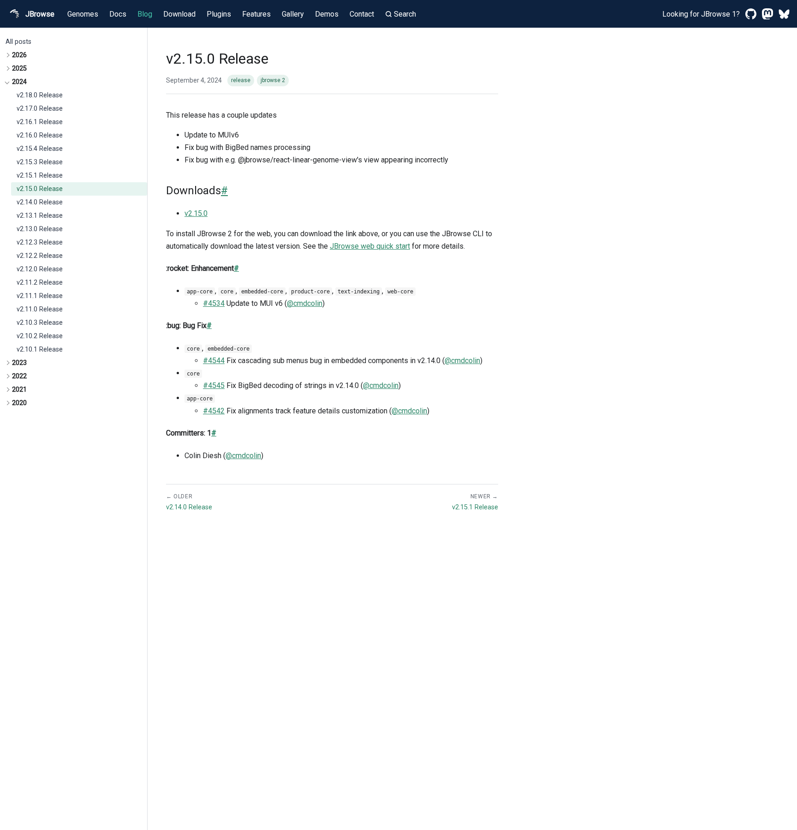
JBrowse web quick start (370, 246)
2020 (19, 403)
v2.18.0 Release (40, 95)
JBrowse (39, 14)
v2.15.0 (196, 213)
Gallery (293, 14)
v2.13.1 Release (40, 216)
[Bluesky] (784, 13)
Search (405, 14)
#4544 (214, 360)
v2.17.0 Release (40, 109)
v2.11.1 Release (40, 296)
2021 (19, 390)
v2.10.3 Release (40, 323)
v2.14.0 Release (40, 202)
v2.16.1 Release (40, 122)
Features (256, 14)
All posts (18, 42)
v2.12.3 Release (40, 242)
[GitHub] (750, 13)
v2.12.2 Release (40, 256)
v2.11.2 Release (40, 283)
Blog (144, 14)
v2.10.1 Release (40, 349)
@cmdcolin (304, 303)
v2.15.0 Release (40, 189)
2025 (19, 68)
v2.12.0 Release (40, 269)
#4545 (214, 385)
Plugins (219, 14)
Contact (362, 14)
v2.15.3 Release (40, 162)
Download (179, 14)
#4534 (214, 303)
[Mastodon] (767, 13)
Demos (327, 14)
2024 (19, 82)
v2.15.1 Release (40, 175)
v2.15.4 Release (40, 149)
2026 (19, 55)
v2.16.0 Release (40, 135)
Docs (117, 14)
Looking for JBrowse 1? (701, 14)
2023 (19, 363)
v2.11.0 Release (40, 309)
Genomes (82, 14)
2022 (19, 376)
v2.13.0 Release (40, 229)
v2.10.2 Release (40, 336)
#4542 (214, 410)
